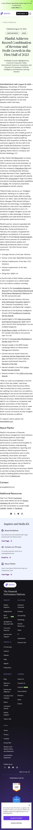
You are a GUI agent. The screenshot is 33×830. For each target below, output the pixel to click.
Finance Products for (13, 322)
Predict (5, 184)
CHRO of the (24, 373)
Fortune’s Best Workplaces (20, 339)
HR (9, 503)
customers (18, 498)
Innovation (19, 302)
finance (25, 501)
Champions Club (21, 168)
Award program (26, 237)
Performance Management (12, 293)
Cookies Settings (16, 823)
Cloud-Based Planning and (23, 291)
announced (13, 178)
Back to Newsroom (10, 22)
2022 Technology (8, 302)
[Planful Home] (15, 584)
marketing (4, 503)
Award (26, 302)
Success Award (13, 370)
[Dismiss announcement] (32, 1)
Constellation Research (21, 288)
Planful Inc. (4, 87)
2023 (23, 322)
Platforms (26, 293)
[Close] (29, 805)
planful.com (15, 476)
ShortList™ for (7, 291)
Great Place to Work (9, 330)
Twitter (9, 508)
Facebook (18, 508)
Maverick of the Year (9, 364)
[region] (16, 815)
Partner (17, 237)
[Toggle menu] (30, 13)
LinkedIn (3, 508)
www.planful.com (6, 421)
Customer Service (8, 356)
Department (20, 356)
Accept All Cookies (16, 818)
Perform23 (19, 158)
